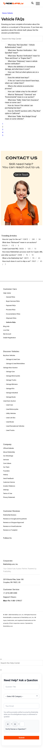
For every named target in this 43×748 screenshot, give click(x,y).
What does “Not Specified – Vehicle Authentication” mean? (20, 46)
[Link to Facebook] (5, 542)
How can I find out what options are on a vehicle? (22, 73)
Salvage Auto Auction (10, 367)
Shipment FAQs (11, 318)
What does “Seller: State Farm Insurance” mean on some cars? (22, 101)
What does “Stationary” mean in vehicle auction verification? (21, 62)
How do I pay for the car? (11, 239)
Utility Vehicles (11, 413)
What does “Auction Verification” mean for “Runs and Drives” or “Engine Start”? (22, 57)
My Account (7, 334)
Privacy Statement (9, 497)
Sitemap (6, 490)
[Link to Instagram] (36, 542)
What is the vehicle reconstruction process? (19, 87)
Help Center (7, 293)
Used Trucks (10, 430)
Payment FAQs (11, 305)
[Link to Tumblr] (30, 542)
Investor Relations (9, 486)
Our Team (6, 467)
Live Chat (6, 330)
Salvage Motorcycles (13, 376)
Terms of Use (7, 493)
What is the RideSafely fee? (12, 258)
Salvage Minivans (12, 384)
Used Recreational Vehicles (15, 426)
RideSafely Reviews (9, 515)
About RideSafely (9, 452)
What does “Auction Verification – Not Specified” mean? (21, 51)
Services (6, 459)
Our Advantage (8, 456)
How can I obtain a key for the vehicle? (22, 91)
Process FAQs (10, 310)
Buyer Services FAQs (13, 301)
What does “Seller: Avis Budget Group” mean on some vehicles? (21, 117)
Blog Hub (6, 326)
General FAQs (10, 297)
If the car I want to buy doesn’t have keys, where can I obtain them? (22, 82)
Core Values (7, 463)
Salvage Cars (10, 371)
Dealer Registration (9, 338)
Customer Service (9, 482)
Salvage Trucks (11, 380)
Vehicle (10, 13)
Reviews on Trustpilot (10, 530)
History (5, 474)
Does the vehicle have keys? (18, 78)
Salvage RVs (10, 388)
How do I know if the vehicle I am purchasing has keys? (19, 106)
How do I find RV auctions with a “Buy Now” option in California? (23, 112)
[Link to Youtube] (15, 542)
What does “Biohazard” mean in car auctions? (19, 242)
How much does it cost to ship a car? (16, 261)
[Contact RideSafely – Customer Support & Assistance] (21, 225)
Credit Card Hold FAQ (9, 249)
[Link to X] (10, 542)
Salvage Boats (11, 397)
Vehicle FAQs (11, 322)
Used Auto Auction (9, 401)
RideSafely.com (8, 626)
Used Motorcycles (12, 409)
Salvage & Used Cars (13, 359)
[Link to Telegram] (5, 546)
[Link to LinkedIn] (20, 542)
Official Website (8, 448)
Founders (6, 471)
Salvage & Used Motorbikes (15, 363)
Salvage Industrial (12, 393)
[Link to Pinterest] (25, 542)
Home (4, 13)
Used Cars (9, 405)
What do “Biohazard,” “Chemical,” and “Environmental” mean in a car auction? (20, 96)
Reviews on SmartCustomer (12, 526)
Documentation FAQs (13, 314)
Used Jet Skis (10, 418)
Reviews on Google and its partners (15, 519)
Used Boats (10, 422)
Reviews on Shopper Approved (13, 522)
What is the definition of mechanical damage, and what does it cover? (20, 68)
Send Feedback (8, 478)
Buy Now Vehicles (9, 355)
